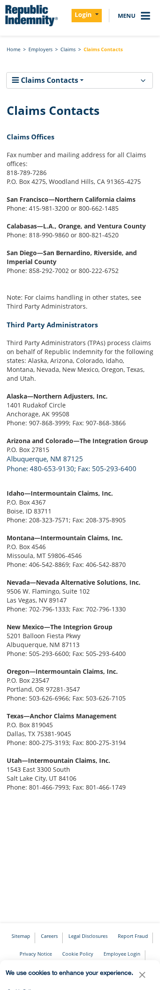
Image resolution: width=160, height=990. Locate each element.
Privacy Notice (36, 953)
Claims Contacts (103, 49)
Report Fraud (133, 936)
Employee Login (122, 953)
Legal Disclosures (88, 936)
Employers (40, 49)
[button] (142, 977)
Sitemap (21, 936)
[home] (31, 15)
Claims (68, 49)
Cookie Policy (77, 953)
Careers (49, 936)
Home (13, 49)
